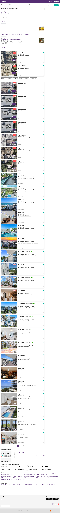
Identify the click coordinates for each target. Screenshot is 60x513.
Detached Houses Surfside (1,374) (6, 485)
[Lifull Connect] (54, 511)
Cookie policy (20, 510)
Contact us (25, 498)
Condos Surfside (15, 490)
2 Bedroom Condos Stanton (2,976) (6, 474)
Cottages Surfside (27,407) (51, 484)
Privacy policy (26, 510)
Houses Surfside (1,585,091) (5, 484)
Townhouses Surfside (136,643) (29, 484)
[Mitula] (4, 1)
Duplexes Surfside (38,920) (40, 484)
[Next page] (29, 446)
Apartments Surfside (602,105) (17, 484)
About (1, 499)
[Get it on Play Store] (49, 499)
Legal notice (15, 510)
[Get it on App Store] (56, 499)
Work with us (2, 498)
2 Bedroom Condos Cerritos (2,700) (41, 474)
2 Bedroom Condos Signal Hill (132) (6, 479)
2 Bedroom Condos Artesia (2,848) (29, 474)
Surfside (2, 490)
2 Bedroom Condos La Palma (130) (18, 479)
